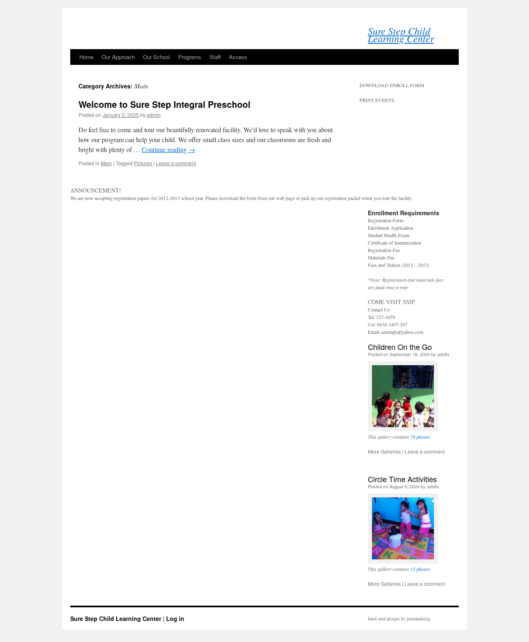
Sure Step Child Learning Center (401, 34)
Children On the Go (400, 346)
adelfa (443, 354)
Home (86, 57)
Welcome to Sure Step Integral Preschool (164, 104)
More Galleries (384, 451)
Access (238, 57)
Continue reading (168, 149)
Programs (189, 57)
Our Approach (118, 57)
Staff (215, 57)
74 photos (420, 436)
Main (106, 162)
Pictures (143, 162)
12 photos (420, 569)
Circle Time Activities (402, 478)
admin (154, 114)
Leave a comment (176, 162)
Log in (175, 618)
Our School (156, 57)
